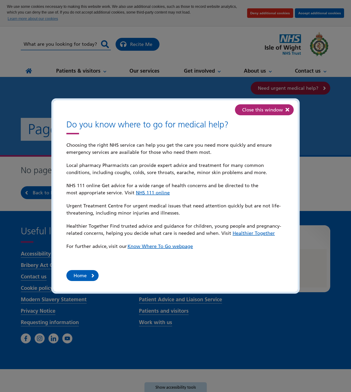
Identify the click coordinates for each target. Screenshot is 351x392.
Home (80, 275)
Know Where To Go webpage (160, 246)
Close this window (262, 110)
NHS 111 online (153, 193)
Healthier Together (254, 233)
